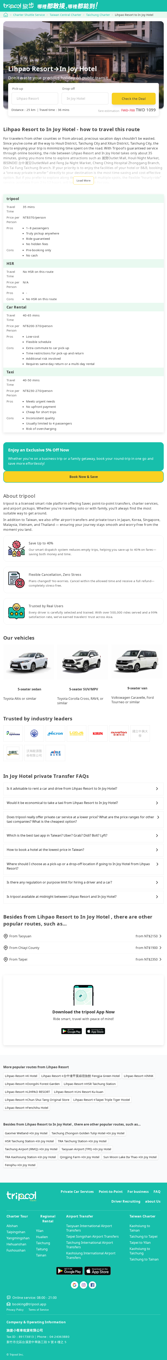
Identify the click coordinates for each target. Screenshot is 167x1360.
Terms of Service (39, 1309)
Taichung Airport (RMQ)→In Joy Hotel (31, 1149)
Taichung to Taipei (143, 1236)
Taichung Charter (98, 15)
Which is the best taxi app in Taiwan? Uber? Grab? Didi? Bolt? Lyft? (57, 835)
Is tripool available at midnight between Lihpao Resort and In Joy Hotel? (61, 896)
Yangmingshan (18, 1238)
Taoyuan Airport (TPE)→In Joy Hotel (86, 1149)
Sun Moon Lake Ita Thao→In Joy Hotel (130, 1157)
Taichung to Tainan (144, 1259)
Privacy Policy (15, 1309)
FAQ (157, 1191)
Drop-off (68, 88)
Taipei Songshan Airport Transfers (92, 1236)
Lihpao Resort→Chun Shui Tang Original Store (37, 1100)
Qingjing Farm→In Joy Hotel (79, 1157)
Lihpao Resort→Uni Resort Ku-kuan (78, 1092)
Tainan (41, 1255)
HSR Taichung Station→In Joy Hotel (29, 1141)
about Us (152, 1201)
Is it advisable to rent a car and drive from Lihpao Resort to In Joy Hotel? (62, 788)
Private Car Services (77, 1191)
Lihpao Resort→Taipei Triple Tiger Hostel (101, 1100)
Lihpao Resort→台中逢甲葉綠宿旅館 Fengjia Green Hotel (80, 1076)
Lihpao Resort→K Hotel (21, 1076)
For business (138, 1191)
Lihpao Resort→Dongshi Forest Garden (32, 1084)
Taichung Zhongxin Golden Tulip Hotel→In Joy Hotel (88, 1133)
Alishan (12, 1226)
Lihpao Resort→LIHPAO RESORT (27, 1092)
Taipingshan (16, 1232)
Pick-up (17, 88)
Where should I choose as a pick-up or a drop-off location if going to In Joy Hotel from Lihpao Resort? (78, 866)
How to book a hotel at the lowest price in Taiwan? (45, 849)
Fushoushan (16, 1250)
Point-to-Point (111, 1191)
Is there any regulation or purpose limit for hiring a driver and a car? (59, 882)
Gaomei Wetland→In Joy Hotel (26, 1133)
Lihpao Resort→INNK (138, 1076)
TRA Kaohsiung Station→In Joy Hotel (30, 1157)
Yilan (39, 1230)
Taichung (43, 1243)
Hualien (42, 1237)
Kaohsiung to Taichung (140, 1250)
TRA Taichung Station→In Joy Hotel (82, 1141)
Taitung (42, 1249)
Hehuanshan (16, 1244)
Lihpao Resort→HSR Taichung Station (90, 1084)
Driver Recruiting (125, 1201)
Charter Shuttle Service (29, 15)
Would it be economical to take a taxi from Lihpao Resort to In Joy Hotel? (62, 803)
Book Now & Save (83, 476)
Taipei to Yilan (140, 1242)
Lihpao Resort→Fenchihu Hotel (26, 1108)
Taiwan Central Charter (65, 15)
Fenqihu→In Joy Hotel (20, 1165)
